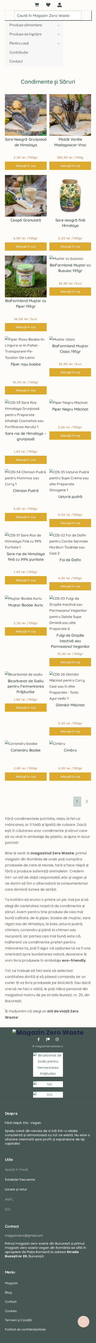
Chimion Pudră (26, 490)
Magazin (11, 1283)
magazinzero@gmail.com (24, 1235)
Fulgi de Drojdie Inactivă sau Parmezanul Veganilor (70, 641)
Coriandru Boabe (26, 750)
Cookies (11, 1311)
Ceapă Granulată (25, 220)
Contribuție (18, 52)
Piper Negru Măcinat (70, 409)
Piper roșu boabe (26, 364)
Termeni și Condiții (18, 1320)
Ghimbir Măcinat (70, 705)
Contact (16, 61)
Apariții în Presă (16, 1170)
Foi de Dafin (70, 559)
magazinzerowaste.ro (49, 1046)
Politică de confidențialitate (25, 1329)
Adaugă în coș (25, 165)
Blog (8, 1292)
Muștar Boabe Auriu (25, 605)
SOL (8, 1209)
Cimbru (70, 750)
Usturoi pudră (70, 496)
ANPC (9, 1199)
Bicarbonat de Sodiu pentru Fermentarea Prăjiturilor (26, 686)
